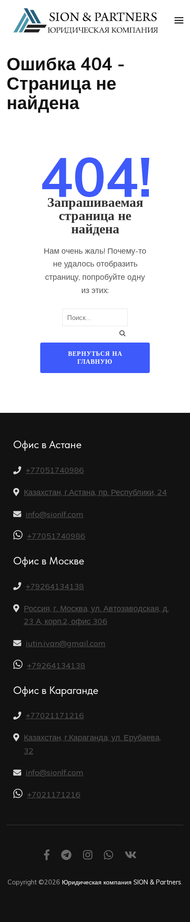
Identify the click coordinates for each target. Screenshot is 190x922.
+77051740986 (55, 470)
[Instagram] (87, 856)
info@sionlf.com (55, 514)
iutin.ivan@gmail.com (66, 643)
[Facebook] (47, 856)
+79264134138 (55, 586)
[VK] (131, 856)
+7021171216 (53, 794)
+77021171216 (55, 715)
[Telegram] (66, 856)
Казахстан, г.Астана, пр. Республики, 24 (95, 492)
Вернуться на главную (95, 358)
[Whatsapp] (108, 856)
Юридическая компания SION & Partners (121, 882)
